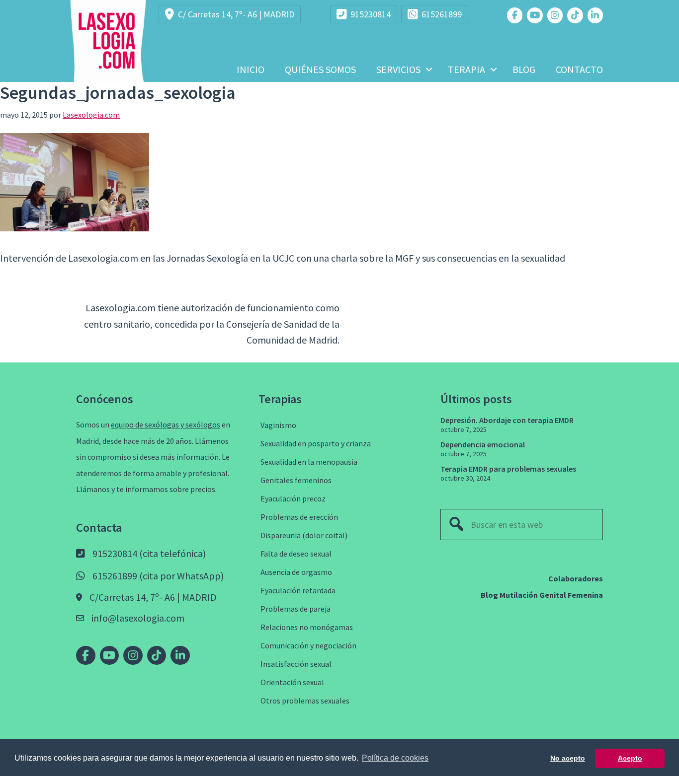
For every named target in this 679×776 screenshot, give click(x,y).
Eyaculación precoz (293, 498)
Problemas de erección (299, 517)
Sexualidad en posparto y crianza (315, 443)
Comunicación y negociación (308, 645)
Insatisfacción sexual (296, 664)
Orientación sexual (292, 682)
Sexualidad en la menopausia (308, 462)
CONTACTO (579, 69)
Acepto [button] (630, 758)
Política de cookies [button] (395, 758)
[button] (429, 69)
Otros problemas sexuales (304, 700)
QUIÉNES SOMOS (320, 69)
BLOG (523, 69)
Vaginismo (278, 425)
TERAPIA (466, 69)
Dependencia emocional (482, 444)
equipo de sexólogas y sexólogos (165, 424)
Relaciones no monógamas (306, 627)
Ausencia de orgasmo (296, 572)
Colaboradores (575, 578)
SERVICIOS (398, 69)
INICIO (250, 69)
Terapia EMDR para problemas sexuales (508, 469)
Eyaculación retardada (298, 590)
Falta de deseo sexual (296, 554)
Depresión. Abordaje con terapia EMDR (507, 420)
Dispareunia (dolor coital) (303, 535)
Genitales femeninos (296, 480)
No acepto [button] (567, 758)
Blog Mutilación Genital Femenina (542, 595)
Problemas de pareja (295, 609)
